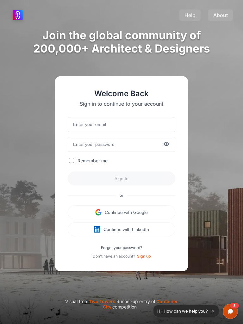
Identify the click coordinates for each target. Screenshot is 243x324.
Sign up (144, 256)
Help (190, 15)
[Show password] (166, 144)
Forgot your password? (121, 247)
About (220, 15)
